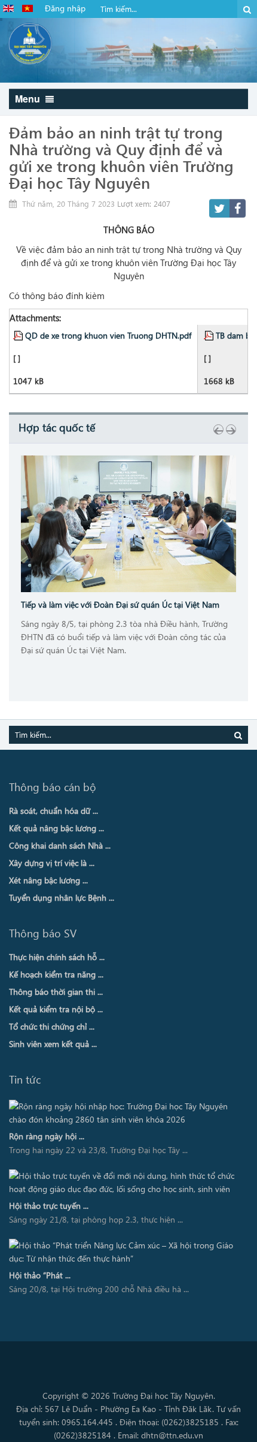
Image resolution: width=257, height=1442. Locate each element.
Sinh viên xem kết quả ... (53, 1043)
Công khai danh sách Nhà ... (60, 845)
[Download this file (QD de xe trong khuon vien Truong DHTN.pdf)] (19, 335)
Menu (28, 98)
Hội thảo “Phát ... (40, 1275)
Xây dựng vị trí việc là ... (51, 862)
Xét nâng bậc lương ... (48, 880)
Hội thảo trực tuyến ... (48, 1205)
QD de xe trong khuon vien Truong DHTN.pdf (108, 335)
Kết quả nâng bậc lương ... (56, 828)
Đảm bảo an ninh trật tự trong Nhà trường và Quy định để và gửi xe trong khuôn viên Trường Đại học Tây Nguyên (121, 157)
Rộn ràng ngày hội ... (46, 1136)
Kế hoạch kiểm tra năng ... (56, 974)
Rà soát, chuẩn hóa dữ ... (53, 810)
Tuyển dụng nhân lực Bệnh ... (61, 897)
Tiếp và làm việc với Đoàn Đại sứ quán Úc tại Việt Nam (120, 604)
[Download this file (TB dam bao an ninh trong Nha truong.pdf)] (210, 335)
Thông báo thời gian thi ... (56, 991)
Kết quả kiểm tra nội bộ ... (56, 1009)
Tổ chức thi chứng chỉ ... (51, 1026)
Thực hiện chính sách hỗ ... (57, 957)
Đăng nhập (65, 8)
